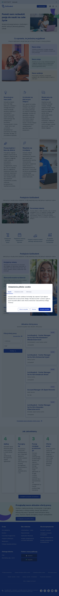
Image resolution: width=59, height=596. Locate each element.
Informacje (28, 291)
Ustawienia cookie (18, 291)
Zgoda (9, 291)
